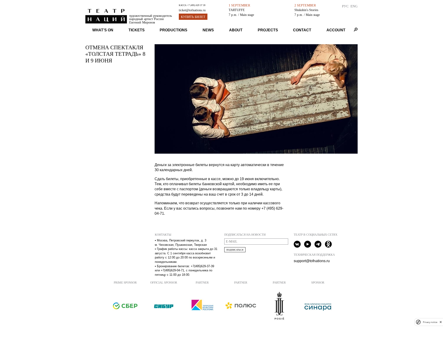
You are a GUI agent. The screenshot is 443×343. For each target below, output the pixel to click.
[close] (441, 322)
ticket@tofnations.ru (192, 10)
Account (335, 30)
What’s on (102, 30)
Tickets (137, 30)
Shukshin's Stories (306, 10)
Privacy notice (430, 322)
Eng (354, 6)
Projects (268, 30)
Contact (302, 30)
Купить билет (193, 17)
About (235, 30)
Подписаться (234, 250)
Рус (345, 6)
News (208, 30)
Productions (173, 30)
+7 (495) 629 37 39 (196, 5)
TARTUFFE (237, 10)
